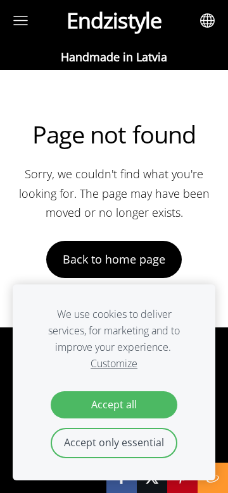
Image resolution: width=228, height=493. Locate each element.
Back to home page (114, 259)
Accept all (114, 404)
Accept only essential (114, 442)
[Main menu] (20, 20)
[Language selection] (207, 20)
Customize (114, 363)
